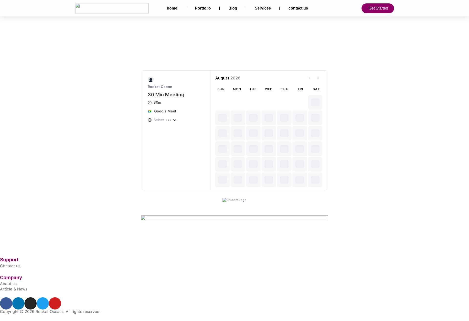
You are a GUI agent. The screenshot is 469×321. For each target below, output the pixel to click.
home (172, 8)
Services (263, 8)
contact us (298, 8)
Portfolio (203, 8)
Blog (232, 8)
